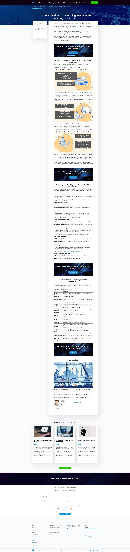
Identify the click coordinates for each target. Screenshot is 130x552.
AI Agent (54, 2)
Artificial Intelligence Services (55, 525)
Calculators (83, 2)
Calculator (34, 538)
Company (78, 2)
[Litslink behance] (97, 550)
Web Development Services (55, 529)
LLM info (33, 540)
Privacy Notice (76, 505)
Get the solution (73, 272)
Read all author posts (76, 402)
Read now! (73, 352)
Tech (33, 530)
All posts (65, 468)
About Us (34, 529)
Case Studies (43, 2)
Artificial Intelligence (41, 6)
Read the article (73, 52)
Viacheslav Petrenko (39, 460)
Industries (60, 2)
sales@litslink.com (89, 529)
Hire (70, 2)
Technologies (65, 2)
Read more (73, 177)
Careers (86, 525)
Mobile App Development (55, 527)
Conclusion (36, 30)
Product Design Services (54, 532)
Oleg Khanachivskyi (83, 460)
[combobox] (44, 501)
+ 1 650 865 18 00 (89, 532)
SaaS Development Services (55, 530)
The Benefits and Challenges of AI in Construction (40, 29)
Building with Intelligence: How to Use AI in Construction (40, 26)
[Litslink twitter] (90, 550)
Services (49, 2)
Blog (74, 2)
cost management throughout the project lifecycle (71, 251)
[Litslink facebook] (87, 550)
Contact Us (94, 2)
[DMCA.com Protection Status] (34, 542)
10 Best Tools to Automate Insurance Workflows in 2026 (64, 441)
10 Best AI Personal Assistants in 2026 (86, 440)
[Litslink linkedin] (93, 550)
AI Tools (35, 444)
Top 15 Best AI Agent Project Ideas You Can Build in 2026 (43, 441)
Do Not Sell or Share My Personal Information (38, 537)
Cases (33, 527)
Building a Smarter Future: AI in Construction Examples (39, 24)
